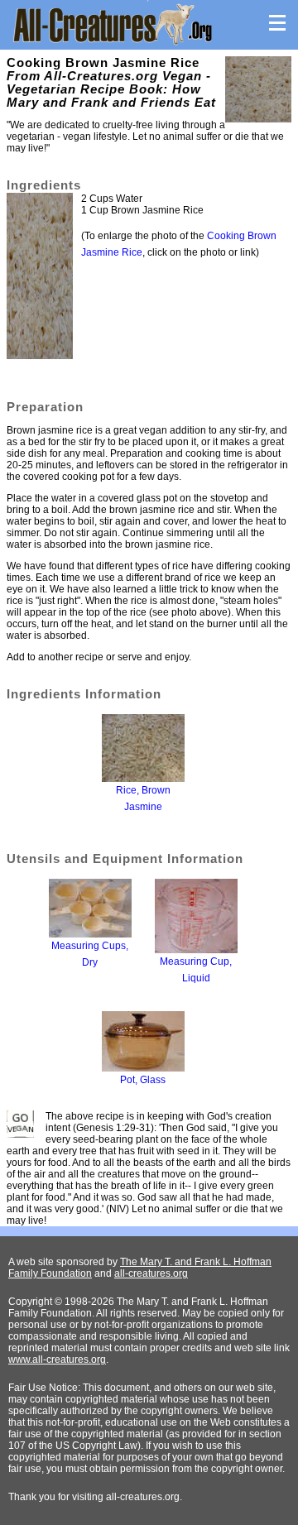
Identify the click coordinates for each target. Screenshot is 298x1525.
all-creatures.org (151, 1273)
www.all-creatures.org (57, 1359)
